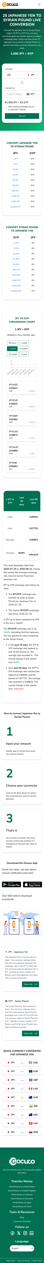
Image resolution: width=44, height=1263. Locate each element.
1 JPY (15, 158)
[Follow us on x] (19, 1233)
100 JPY (15, 185)
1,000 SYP (16, 280)
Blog (22, 1217)
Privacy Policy (37, 1261)
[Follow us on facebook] (12, 1233)
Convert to (10, 88)
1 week (24, 343)
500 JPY (15, 190)
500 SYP (16, 275)
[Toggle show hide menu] (39, 4)
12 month (13, 354)
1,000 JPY (15, 196)
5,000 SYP (16, 285)
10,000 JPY (15, 206)
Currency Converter (22, 1221)
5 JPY (15, 164)
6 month (24, 348)
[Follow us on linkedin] (31, 1233)
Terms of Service (23, 1261)
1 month (12, 348)
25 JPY (15, 174)
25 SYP (16, 259)
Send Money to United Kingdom (22, 1190)
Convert (22, 116)
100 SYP (16, 269)
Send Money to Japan (22, 1202)
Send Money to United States (22, 1186)
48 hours (12, 343)
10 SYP (16, 253)
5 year (24, 354)
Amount (9, 69)
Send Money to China (22, 1206)
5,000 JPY (15, 201)
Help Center (10, 1261)
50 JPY (15, 180)
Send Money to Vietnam (22, 1194)
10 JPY (15, 169)
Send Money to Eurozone (22, 1198)
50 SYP (16, 264)
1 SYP (16, 243)
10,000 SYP (16, 291)
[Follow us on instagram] (25, 1233)
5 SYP (16, 248)
